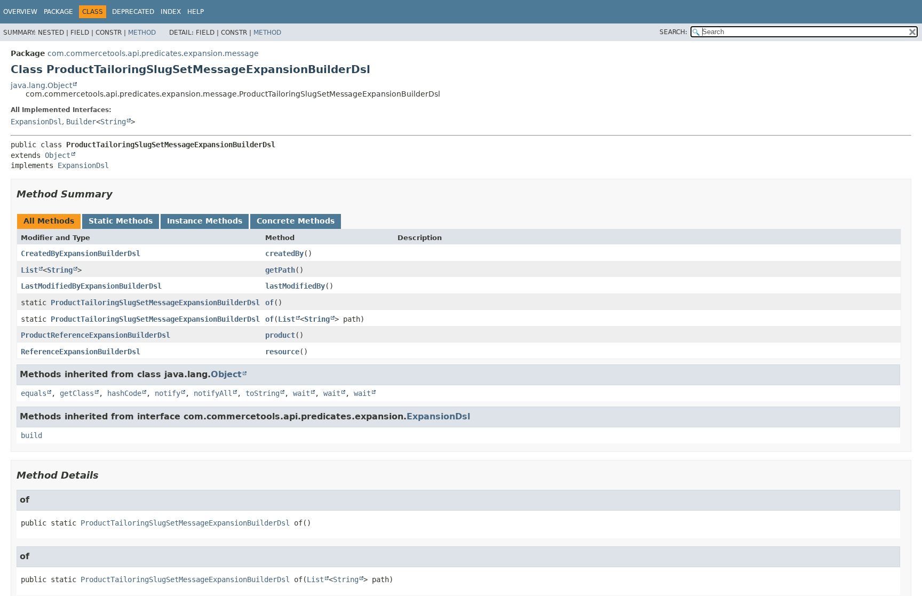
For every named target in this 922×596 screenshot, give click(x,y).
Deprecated (133, 11)
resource (282, 351)
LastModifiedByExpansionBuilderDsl (91, 286)
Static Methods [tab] (121, 221)
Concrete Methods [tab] (296, 221)
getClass (77, 393)
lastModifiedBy (295, 286)
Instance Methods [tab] (204, 221)
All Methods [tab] (48, 221)
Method (142, 32)
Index (171, 11)
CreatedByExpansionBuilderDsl (80, 253)
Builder (81, 121)
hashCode (124, 393)
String (113, 121)
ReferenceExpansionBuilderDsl (80, 351)
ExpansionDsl (36, 121)
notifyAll (213, 393)
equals (33, 393)
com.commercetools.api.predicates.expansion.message (153, 53)
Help (195, 11)
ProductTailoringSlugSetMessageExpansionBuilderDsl (155, 302)
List (29, 270)
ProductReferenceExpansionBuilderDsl (95, 335)
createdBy (284, 253)
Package (58, 11)
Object (57, 155)
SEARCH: (673, 32)
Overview (20, 11)
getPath (280, 270)
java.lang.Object (41, 85)
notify (167, 393)
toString (262, 393)
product (280, 335)
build (31, 435)
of (269, 302)
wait (301, 393)
